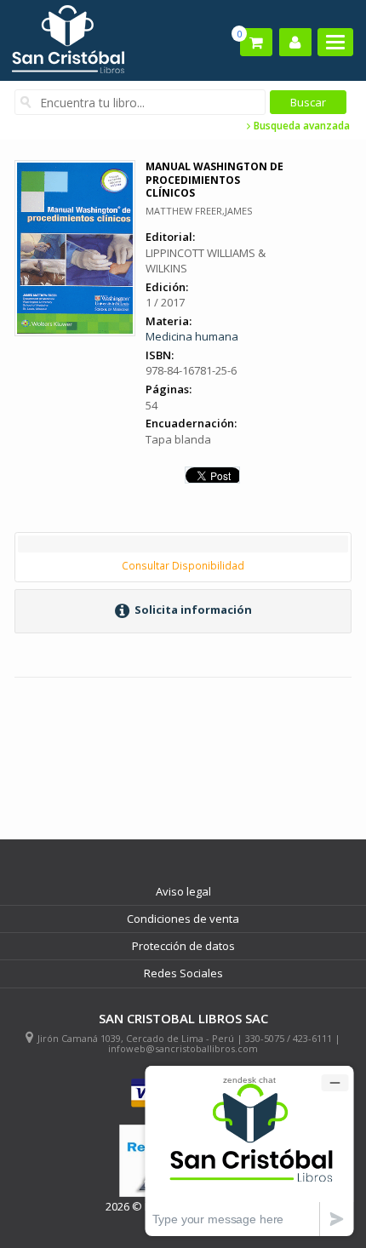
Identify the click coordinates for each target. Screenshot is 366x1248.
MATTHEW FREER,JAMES (199, 210)
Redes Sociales (183, 973)
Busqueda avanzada (300, 126)
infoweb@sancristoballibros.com (183, 1048)
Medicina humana (192, 336)
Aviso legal (183, 891)
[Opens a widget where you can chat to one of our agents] (249, 1150)
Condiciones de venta (183, 918)
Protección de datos (183, 945)
